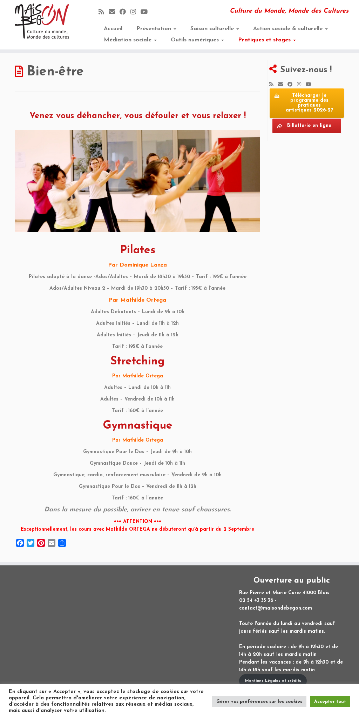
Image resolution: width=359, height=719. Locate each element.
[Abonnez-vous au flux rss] (104, 12)
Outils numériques (196, 40)
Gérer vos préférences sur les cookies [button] (259, 701)
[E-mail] (114, 12)
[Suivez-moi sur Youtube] (146, 12)
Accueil (113, 29)
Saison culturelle (213, 29)
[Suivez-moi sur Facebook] (125, 12)
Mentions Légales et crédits (273, 681)
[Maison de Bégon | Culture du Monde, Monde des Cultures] (42, 21)
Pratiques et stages (265, 40)
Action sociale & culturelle (288, 29)
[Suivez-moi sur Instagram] (135, 12)
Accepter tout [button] (330, 701)
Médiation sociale (128, 40)
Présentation (154, 29)
